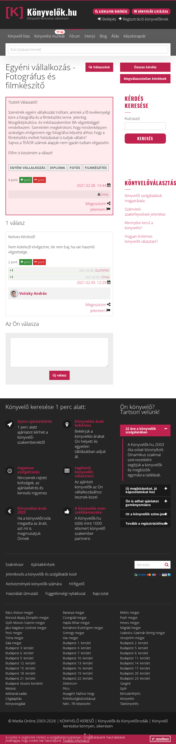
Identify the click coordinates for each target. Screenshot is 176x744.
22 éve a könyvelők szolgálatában (141, 430)
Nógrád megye (130, 627)
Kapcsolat (100, 593)
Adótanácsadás (16, 693)
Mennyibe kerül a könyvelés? (139, 225)
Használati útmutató (22, 593)
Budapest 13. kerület (78, 663)
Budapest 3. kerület (20, 648)
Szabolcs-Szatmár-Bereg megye (142, 633)
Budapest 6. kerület (20, 653)
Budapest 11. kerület (135, 658)
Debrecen (70, 683)
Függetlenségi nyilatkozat (65, 593)
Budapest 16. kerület (78, 668)
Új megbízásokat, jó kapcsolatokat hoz (141, 490)
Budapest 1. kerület (77, 643)
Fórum (74, 36)
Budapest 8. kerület (134, 653)
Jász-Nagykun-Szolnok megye (26, 627)
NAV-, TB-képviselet (77, 703)
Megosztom (95, 203)
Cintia (104, 194)
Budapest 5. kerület (134, 648)
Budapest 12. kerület (21, 663)
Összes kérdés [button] (145, 67)
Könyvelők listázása (153, 11)
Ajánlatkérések (43, 564)
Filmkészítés (96, 167)
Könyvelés (127, 698)
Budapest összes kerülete (24, 683)
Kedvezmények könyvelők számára (34, 583)
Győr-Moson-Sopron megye (25, 622)
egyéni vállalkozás (27, 167)
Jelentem (97, 209)
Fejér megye (129, 617)
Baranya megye (73, 612)
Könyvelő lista (19, 36)
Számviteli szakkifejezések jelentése (145, 212)
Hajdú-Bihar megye (76, 622)
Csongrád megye (75, 617)
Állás (115, 36)
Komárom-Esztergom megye (83, 627)
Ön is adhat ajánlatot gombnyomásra (142, 503)
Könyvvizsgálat (15, 703)
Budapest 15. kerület (21, 668)
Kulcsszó (132, 118)
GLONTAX (102, 270)
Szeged (125, 683)
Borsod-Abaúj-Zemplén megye (27, 617)
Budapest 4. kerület (77, 648)
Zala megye (14, 643)
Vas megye (70, 638)
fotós (75, 167)
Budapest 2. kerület (134, 643)
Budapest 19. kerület (78, 673)
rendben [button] (162, 739)
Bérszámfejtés (130, 693)
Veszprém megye (132, 638)
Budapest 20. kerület (135, 673)
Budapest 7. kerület (77, 653)
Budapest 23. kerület (135, 678)
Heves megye (129, 622)
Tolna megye (14, 638)
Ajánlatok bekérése (113, 11)
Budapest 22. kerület (78, 678)
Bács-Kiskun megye (19, 612)
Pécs (66, 688)
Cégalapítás (14, 698)
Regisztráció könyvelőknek (145, 19)
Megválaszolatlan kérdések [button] (145, 78)
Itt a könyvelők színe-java (146, 514)
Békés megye (129, 612)
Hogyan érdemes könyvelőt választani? (141, 239)
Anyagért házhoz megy (78, 693)
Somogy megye (73, 633)
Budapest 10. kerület (78, 658)
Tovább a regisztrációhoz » (147, 523)
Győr (123, 688)
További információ (76, 740)
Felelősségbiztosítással (79, 698)
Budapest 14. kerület (135, 663)
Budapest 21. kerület (21, 678)
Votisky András (33, 293)
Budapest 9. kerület (20, 658)
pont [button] (27, 180)
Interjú (90, 36)
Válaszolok (101, 67)
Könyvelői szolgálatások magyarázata (143, 198)
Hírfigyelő (76, 583)
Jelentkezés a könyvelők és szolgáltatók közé (41, 574)
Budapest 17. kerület (135, 668)
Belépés (109, 19)
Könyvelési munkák (49, 34)
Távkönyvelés (129, 703)
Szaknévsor (15, 564)
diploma (57, 167)
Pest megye (14, 633)
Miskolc (11, 688)
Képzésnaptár (135, 36)
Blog (103, 36)
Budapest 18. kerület (21, 673)
